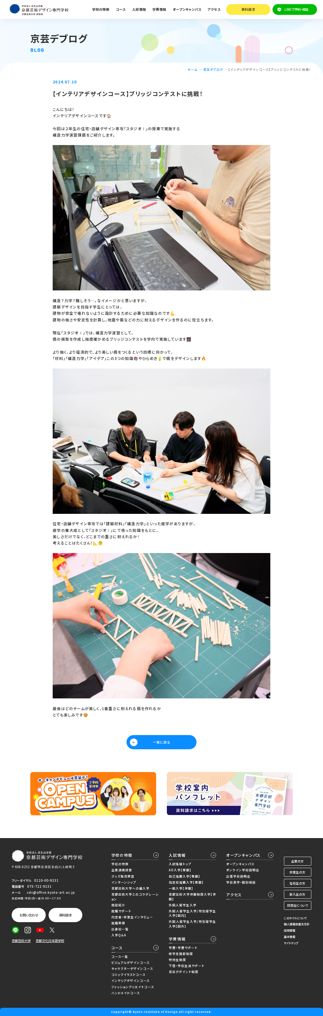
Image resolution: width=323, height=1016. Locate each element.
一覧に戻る (161, 742)
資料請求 (248, 9)
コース (117, 947)
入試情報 (177, 855)
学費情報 (177, 938)
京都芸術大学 (21, 940)
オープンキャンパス (243, 855)
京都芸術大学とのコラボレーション (135, 896)
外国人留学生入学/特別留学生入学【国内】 (192, 913)
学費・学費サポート (183, 948)
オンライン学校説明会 (242, 870)
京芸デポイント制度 (183, 972)
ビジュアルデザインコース (130, 962)
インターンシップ (123, 882)
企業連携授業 (121, 870)
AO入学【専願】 (180, 870)
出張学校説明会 (238, 876)
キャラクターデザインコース (132, 968)
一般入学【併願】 (181, 888)
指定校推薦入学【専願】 (186, 882)
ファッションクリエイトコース (132, 987)
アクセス (214, 9)
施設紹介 (118, 905)
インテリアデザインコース (130, 980)
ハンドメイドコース (125, 993)
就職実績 (118, 923)
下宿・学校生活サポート (186, 966)
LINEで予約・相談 (296, 9)
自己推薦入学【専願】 (184, 876)
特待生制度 (177, 960)
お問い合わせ (29, 915)
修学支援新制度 (181, 954)
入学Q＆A (118, 935)
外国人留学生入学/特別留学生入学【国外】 (192, 923)
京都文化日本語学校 (50, 940)
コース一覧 (119, 956)
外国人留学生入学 (183, 905)
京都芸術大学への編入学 (130, 888)
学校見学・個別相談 (241, 882)
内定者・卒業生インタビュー (132, 917)
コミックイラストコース (128, 974)
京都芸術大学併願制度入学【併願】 (192, 896)
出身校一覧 (120, 929)
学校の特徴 (121, 855)
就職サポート (121, 911)
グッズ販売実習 (122, 876)
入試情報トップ (180, 864)
